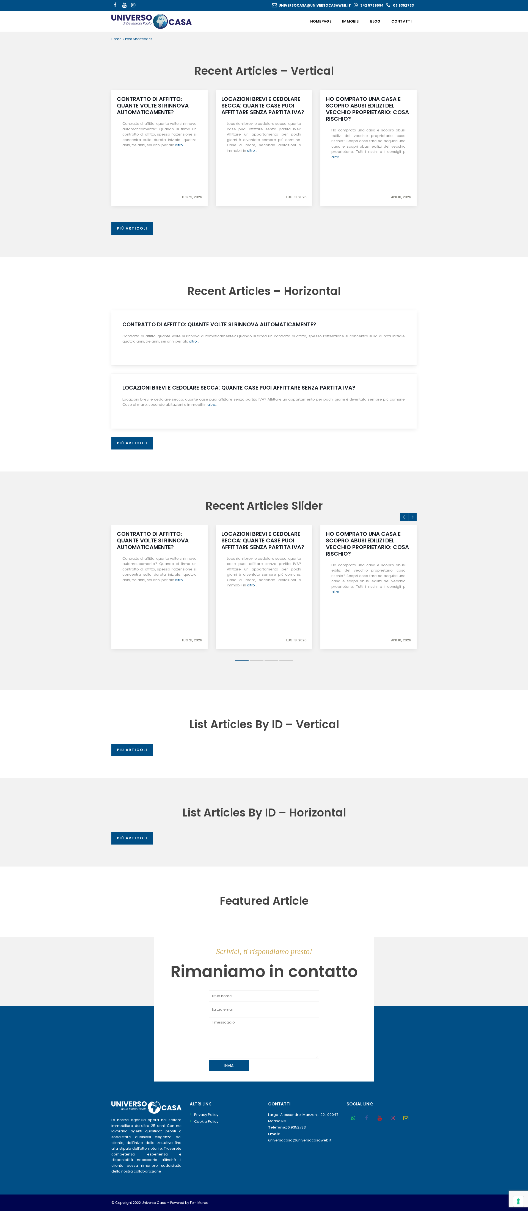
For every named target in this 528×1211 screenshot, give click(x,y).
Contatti (401, 21)
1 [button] (242, 660)
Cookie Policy (206, 1121)
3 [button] (271, 660)
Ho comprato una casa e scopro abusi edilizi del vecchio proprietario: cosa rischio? (367, 109)
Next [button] (412, 517)
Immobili (350, 21)
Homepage (320, 21)
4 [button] (286, 660)
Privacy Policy (206, 1114)
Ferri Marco (199, 1202)
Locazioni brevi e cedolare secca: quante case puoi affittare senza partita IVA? (262, 105)
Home (116, 39)
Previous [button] (404, 517)
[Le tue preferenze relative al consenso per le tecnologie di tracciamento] (518, 1201)
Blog (375, 21)
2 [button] (256, 660)
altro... (180, 145)
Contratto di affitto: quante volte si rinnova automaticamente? (153, 105)
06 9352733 (403, 5)
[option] (159, 587)
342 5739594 (372, 5)
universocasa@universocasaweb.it (315, 5)
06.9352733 (295, 1127)
